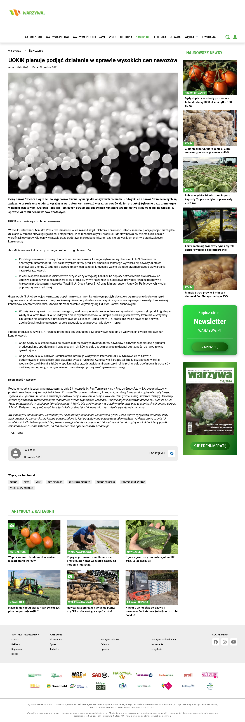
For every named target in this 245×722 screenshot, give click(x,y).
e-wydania (209, 37)
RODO (14, 654)
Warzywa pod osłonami (89, 37)
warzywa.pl (15, 50)
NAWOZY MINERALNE (106, 482)
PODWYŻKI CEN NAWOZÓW (133, 482)
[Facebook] (171, 453)
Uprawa (175, 37)
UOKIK (38, 482)
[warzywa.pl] (27, 12)
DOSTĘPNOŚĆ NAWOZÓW (79, 482)
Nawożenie (143, 37)
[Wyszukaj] (227, 37)
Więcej (189, 37)
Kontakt (15, 639)
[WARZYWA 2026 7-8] (210, 401)
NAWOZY (13, 482)
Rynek (112, 37)
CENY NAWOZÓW (55, 482)
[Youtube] (233, 641)
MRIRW (26, 482)
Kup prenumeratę (210, 446)
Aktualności (34, 37)
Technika (160, 37)
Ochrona (126, 37)
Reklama (15, 644)
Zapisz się (210, 347)
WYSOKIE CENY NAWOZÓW (21, 488)
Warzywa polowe (57, 37)
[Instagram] (224, 641)
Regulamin (16, 649)
